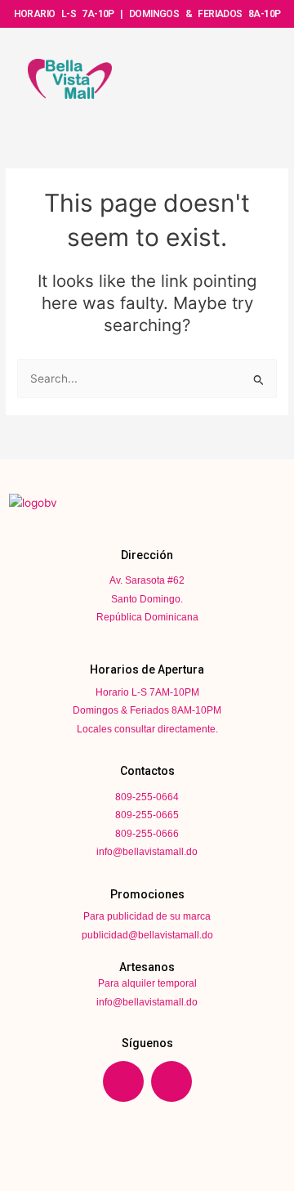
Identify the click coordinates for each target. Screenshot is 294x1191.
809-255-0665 (147, 815)
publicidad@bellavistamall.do (147, 935)
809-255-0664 (147, 797)
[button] (242, 77)
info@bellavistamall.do (147, 851)
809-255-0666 (147, 834)
